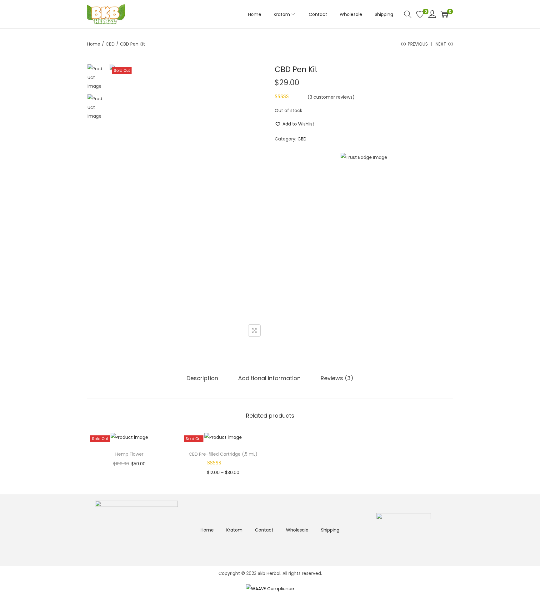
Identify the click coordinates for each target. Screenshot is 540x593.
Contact (264, 530)
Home (93, 44)
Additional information (269, 378)
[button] (294, 124)
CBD (110, 44)
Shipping (330, 530)
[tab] (202, 378)
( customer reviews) (331, 97)
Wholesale (297, 530)
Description (202, 378)
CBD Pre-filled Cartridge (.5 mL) (223, 454)
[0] (420, 14)
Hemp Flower (129, 454)
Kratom (234, 530)
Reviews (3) (337, 378)
